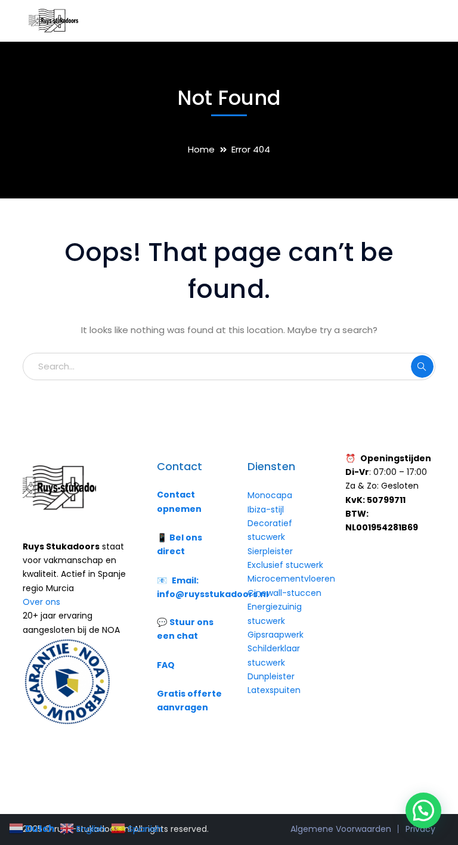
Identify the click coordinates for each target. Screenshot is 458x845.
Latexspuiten (274, 690)
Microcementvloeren (291, 579)
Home (201, 149)
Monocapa (269, 495)
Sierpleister (270, 551)
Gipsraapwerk (275, 635)
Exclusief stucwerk (285, 565)
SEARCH (422, 366)
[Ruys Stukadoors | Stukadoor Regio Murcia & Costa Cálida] (52, 20)
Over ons (41, 602)
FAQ (166, 665)
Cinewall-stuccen (285, 593)
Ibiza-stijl (265, 509)
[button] (423, 810)
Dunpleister (271, 676)
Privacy (420, 829)
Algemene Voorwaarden (340, 829)
